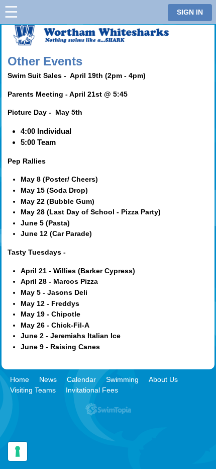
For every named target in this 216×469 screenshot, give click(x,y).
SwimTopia (108, 409)
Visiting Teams (33, 390)
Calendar (81, 379)
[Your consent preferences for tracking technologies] (17, 451)
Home (19, 379)
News (48, 379)
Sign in (190, 12)
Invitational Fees (92, 390)
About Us (163, 379)
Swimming (122, 379)
